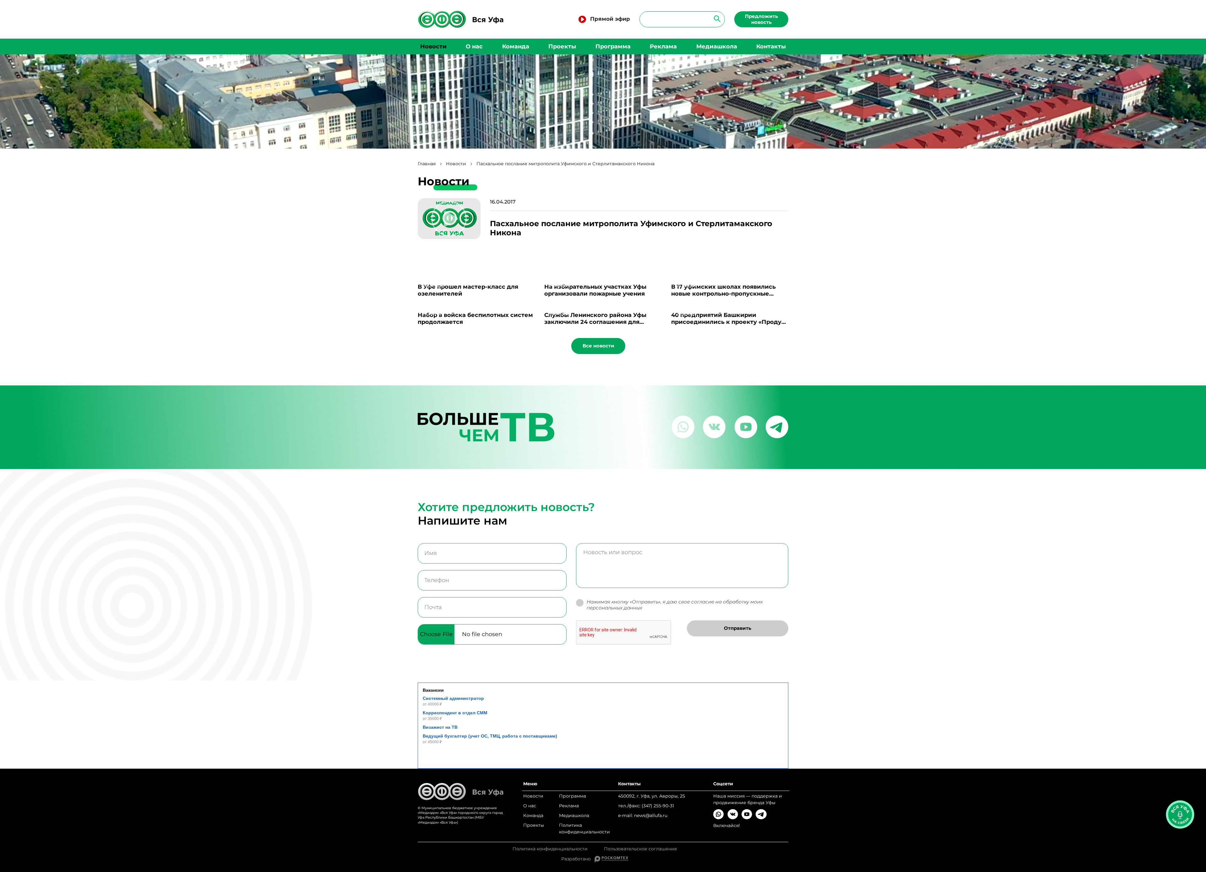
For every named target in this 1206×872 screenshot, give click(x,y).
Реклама (663, 46)
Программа (613, 46)
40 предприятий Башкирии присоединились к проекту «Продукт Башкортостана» (729, 322)
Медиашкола (716, 46)
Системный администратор (453, 698)
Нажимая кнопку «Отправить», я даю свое (675, 605)
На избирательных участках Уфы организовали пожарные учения (595, 290)
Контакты (771, 46)
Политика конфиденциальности (584, 828)
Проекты (562, 46)
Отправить (737, 628)
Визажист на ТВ (440, 727)
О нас (474, 46)
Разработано (578, 859)
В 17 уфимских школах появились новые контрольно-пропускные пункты (723, 293)
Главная (427, 163)
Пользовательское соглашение (640, 849)
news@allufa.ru (650, 815)
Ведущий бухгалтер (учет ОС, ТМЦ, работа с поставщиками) (490, 735)
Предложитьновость (761, 19)
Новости (433, 46)
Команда (515, 46)
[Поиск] (715, 18)
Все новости (598, 346)
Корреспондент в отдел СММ (455, 712)
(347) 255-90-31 (658, 806)
